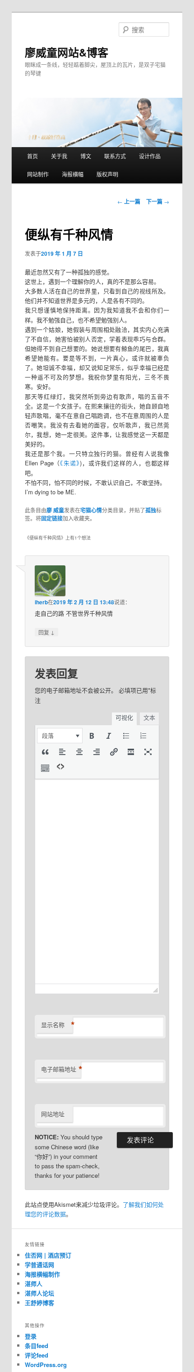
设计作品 (150, 156)
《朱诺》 (70, 463)
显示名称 (57, 1025)
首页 (32, 156)
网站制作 (38, 174)
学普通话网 (39, 1264)
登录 (31, 1336)
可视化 (124, 717)
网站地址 (53, 1113)
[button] (60, 735)
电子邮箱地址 (61, 1069)
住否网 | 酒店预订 (48, 1255)
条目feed (36, 1345)
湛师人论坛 (39, 1293)
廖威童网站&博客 (66, 52)
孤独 (150, 510)
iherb (41, 602)
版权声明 (107, 174)
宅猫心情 (91, 510)
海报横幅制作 (42, 1274)
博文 (85, 156)
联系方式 (115, 156)
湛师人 (33, 1283)
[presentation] (59, 735)
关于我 (59, 156)
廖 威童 (55, 510)
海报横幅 (72, 174)
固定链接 (52, 518)
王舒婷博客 (39, 1302)
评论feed (36, 1355)
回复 (46, 632)
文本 (149, 717)
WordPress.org (46, 1364)
